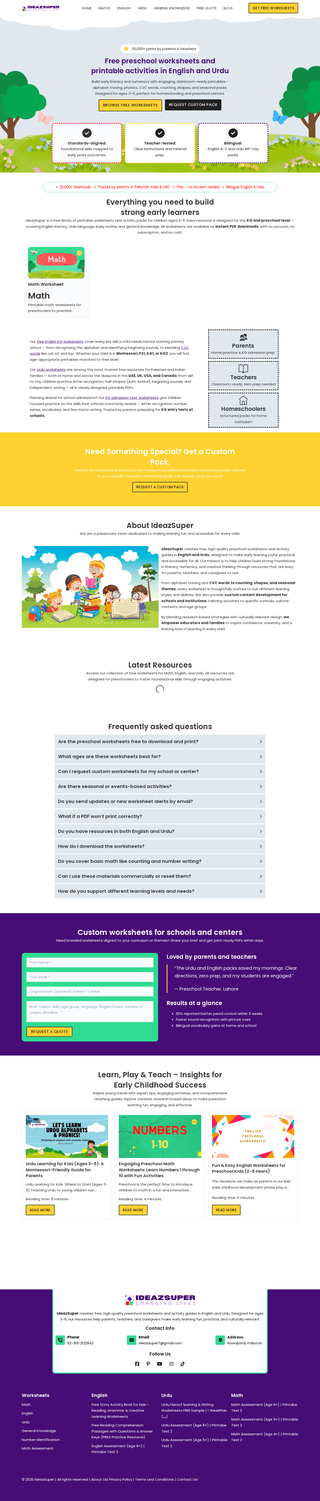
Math (26, 1404)
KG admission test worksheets (132, 397)
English (124, 8)
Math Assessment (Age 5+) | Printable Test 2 (264, 1422)
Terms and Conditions (154, 1479)
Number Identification (41, 1439)
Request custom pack (193, 104)
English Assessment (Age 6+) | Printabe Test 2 (118, 1448)
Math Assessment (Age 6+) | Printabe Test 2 (264, 1407)
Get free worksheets (273, 8)
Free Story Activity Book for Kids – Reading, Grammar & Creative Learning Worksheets (120, 1410)
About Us (99, 1479)
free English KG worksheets (60, 341)
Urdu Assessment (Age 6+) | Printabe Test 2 (194, 1428)
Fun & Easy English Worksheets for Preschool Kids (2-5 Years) (249, 1168)
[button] (160, 741)
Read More (40, 1210)
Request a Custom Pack (160, 487)
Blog (228, 8)
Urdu (142, 8)
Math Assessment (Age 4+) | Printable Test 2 (264, 1437)
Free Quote (206, 8)
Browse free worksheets (130, 105)
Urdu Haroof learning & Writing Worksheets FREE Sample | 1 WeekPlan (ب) (194, 1410)
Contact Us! (187, 1479)
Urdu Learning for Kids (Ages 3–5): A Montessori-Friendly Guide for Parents (65, 1169)
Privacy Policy (120, 1479)
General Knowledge (172, 8)
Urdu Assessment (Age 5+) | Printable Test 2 (194, 1442)
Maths (104, 8)
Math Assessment (37, 1448)
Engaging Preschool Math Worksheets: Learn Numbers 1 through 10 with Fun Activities (159, 1169)
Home (87, 8)
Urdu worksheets (51, 369)
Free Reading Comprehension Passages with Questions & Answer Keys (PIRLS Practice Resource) (122, 1431)
